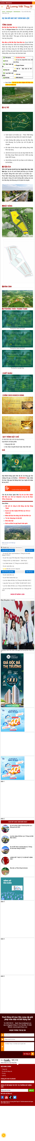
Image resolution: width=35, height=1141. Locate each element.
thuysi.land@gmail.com (25, 1023)
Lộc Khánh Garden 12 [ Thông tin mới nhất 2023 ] (15, 563)
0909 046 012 (9, 3)
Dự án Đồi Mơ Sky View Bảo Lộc (15, 18)
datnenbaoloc (19, 547)
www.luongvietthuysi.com (20, 1027)
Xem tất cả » (29, 550)
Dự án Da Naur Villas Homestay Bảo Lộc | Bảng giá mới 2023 (21, 826)
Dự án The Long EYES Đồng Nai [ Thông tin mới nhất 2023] (18, 558)
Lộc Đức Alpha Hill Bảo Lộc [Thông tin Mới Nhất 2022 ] (17, 580)
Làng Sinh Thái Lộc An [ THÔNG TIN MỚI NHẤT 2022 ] (17, 583)
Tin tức (4, 1073)
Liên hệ (4, 1075)
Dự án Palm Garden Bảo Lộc (10, 577)
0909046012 (22, 478)
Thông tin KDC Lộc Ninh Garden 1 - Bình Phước (15, 560)
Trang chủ (4, 1069)
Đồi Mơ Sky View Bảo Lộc (9, 27)
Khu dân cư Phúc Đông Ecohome (19, 868)
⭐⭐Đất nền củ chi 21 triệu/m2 (11, 569)
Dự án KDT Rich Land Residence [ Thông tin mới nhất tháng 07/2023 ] (21, 847)
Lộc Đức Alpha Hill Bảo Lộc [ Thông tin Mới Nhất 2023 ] (17, 586)
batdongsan (12, 547)
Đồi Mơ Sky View (20, 57)
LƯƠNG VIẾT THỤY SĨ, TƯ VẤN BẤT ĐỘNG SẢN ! (21, 858)
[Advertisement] (14, 743)
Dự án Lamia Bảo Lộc (8, 566)
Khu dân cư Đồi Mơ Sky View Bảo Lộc (13, 42)
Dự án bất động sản (7, 1071)
